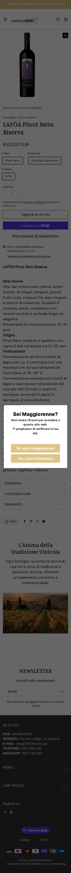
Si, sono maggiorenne (35, 448)
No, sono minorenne (35, 458)
